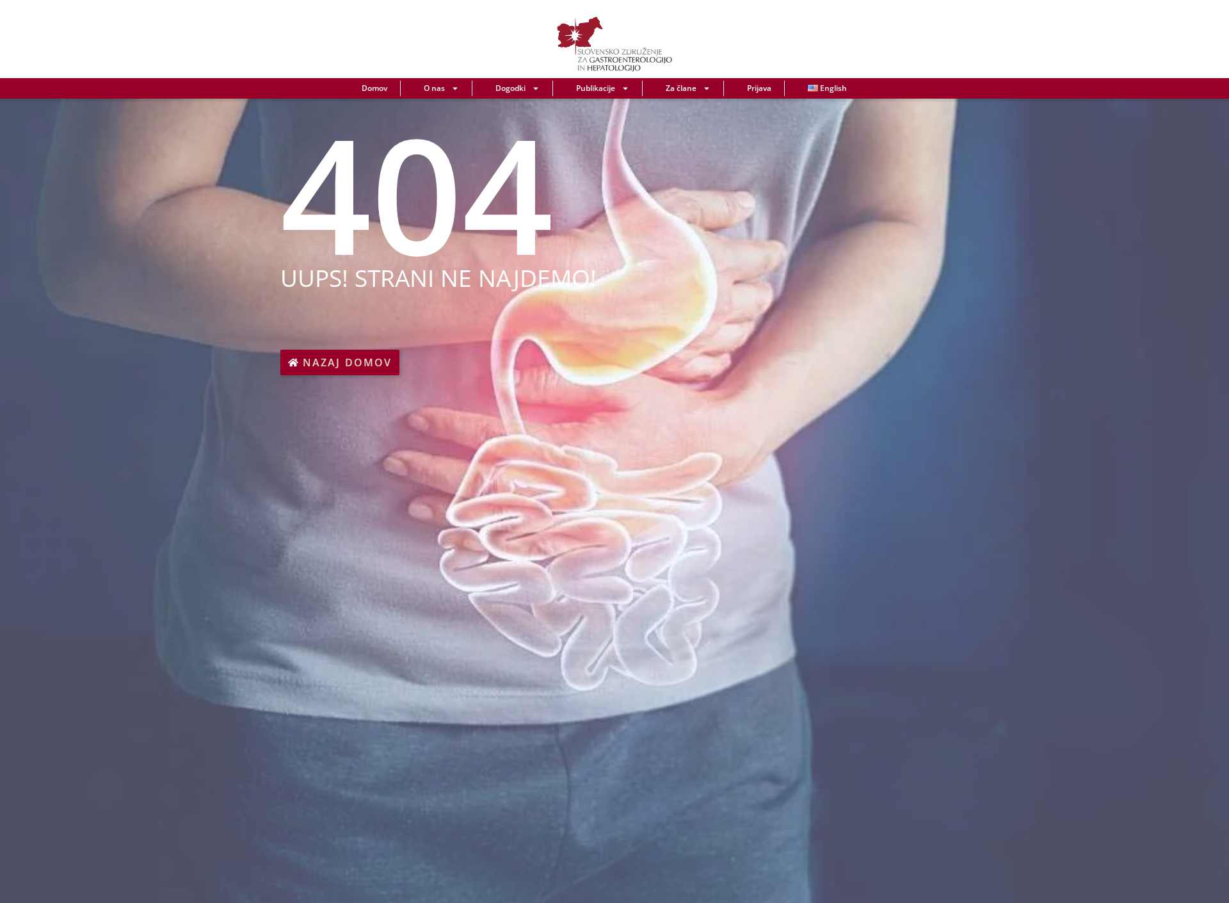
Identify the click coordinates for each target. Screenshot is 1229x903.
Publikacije (595, 88)
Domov (374, 88)
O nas (434, 88)
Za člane (681, 88)
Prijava (759, 88)
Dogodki (510, 88)
